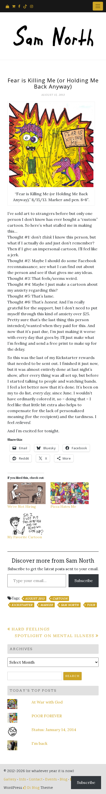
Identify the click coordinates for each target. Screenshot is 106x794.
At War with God (47, 702)
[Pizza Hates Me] (70, 493)
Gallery (10, 779)
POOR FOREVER (47, 715)
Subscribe (83, 580)
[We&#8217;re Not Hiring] (26, 493)
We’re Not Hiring (21, 506)
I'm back (39, 743)
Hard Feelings (31, 629)
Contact (35, 779)
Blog (63, 779)
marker (46, 605)
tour (91, 605)
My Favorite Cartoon (24, 537)
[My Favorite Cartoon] (26, 524)
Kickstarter (22, 605)
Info (22, 779)
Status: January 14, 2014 (54, 729)
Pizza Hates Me (63, 506)
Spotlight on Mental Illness (54, 635)
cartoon (60, 598)
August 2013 (35, 598)
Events (51, 779)
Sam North (70, 605)
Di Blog (32, 787)
